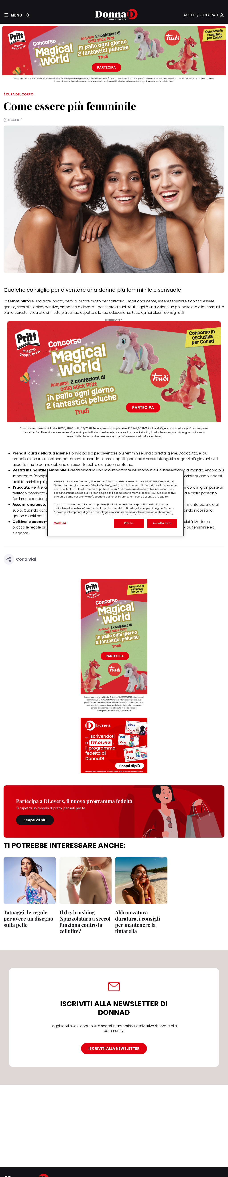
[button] (13, 15)
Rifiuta (128, 523)
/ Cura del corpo (18, 94)
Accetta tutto (162, 523)
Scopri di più (35, 820)
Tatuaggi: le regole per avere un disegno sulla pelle (28, 918)
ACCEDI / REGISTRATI (201, 15)
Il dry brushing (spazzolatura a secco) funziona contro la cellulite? (84, 921)
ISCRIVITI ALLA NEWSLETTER (114, 1048)
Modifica (60, 523)
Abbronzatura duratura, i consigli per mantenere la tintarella (137, 921)
